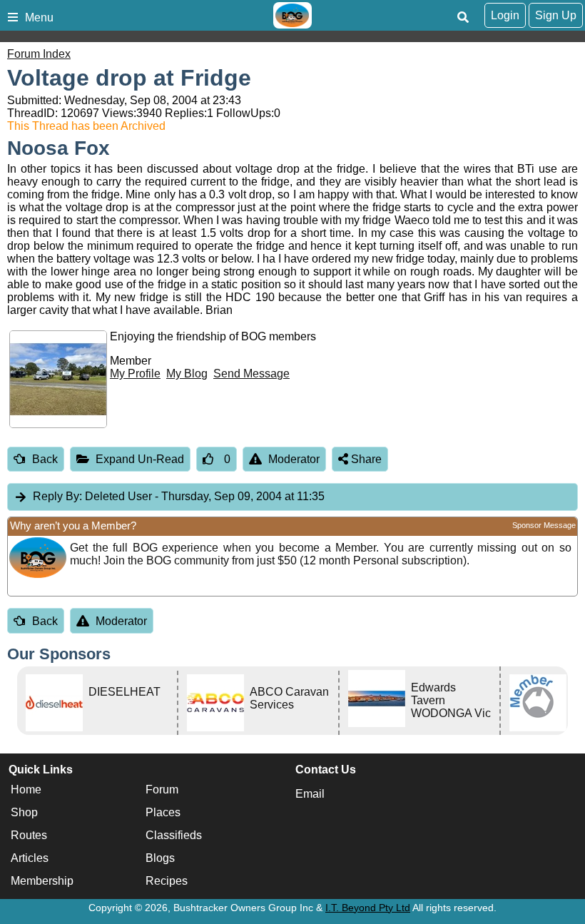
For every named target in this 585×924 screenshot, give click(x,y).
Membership (42, 881)
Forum (162, 790)
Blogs (160, 859)
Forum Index (39, 54)
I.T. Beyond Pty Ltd (367, 907)
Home (26, 790)
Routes (29, 836)
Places (163, 813)
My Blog (187, 373)
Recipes (167, 881)
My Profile (135, 373)
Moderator (294, 459)
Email (310, 794)
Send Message (251, 373)
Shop (24, 813)
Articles (30, 859)
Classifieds (174, 836)
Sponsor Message (544, 525)
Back (45, 459)
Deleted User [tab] (179, 496)
